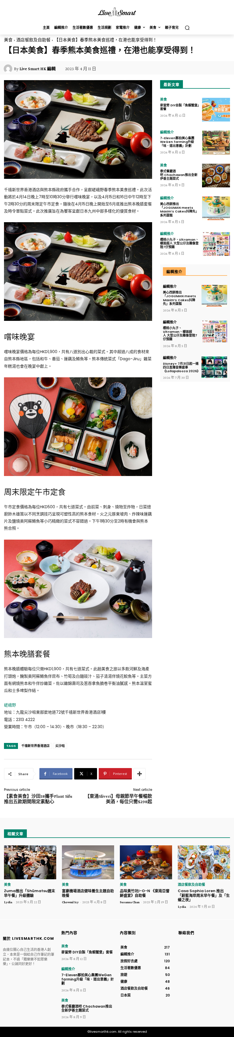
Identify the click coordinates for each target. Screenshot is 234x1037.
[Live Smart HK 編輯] (9, 68)
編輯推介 (167, 132)
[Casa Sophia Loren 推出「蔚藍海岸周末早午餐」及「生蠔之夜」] (204, 862)
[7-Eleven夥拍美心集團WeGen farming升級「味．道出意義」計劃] (216, 142)
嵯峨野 (10, 705)
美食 (8, 40)
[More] (140, 773)
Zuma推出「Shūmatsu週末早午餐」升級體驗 (29, 893)
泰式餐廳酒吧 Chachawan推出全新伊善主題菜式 (178, 175)
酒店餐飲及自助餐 (33, 40)
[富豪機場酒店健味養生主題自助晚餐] (88, 862)
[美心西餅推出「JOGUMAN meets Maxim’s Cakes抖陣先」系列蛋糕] (216, 208)
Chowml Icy (70, 902)
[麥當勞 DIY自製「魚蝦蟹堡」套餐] (216, 109)
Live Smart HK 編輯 (37, 68)
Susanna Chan (130, 902)
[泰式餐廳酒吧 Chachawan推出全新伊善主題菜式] (216, 175)
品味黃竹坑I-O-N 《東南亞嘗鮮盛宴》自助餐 (145, 893)
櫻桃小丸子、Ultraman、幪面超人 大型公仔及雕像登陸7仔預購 (179, 243)
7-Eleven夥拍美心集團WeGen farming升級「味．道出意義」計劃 (177, 142)
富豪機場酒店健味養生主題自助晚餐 (88, 893)
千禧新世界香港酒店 (35, 746)
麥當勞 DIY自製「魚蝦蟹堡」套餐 (179, 107)
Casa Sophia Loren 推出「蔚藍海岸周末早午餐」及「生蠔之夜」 (204, 895)
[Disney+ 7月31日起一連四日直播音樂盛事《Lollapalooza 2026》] (214, 367)
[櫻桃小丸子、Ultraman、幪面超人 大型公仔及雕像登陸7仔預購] (216, 244)
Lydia (8, 902)
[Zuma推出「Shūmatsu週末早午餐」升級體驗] (30, 862)
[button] (187, 28)
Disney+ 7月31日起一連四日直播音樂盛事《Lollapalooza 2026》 (181, 367)
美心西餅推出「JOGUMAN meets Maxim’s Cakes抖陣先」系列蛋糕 (179, 210)
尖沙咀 (60, 746)
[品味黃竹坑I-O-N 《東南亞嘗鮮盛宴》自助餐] (146, 862)
